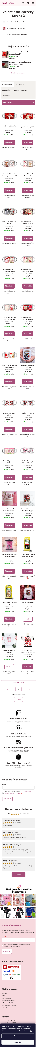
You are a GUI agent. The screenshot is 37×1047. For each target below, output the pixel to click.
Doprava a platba (7, 998)
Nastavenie (18, 1036)
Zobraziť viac (18, 875)
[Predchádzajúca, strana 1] (13, 689)
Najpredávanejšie (20, 90)
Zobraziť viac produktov (17, 73)
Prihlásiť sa (7, 799)
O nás (3, 996)
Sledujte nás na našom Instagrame (19, 890)
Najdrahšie (6, 90)
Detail (27, 619)
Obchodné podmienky (8, 1001)
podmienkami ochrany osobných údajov (18, 793)
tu (31, 1031)
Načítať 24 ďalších (18, 683)
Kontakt (4, 993)
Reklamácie (5, 1008)
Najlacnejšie (20, 84)
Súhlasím (18, 1042)
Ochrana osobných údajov (10, 1003)
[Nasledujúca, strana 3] (24, 689)
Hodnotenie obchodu (18, 809)
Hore (19, 699)
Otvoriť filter (7, 103)
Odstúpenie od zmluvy (9, 1005)
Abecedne (6, 96)
